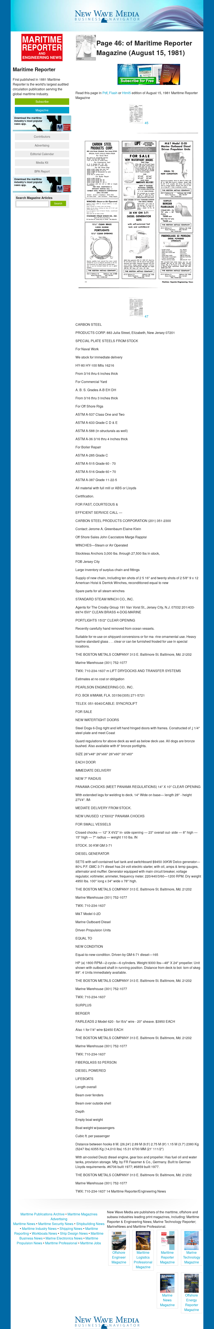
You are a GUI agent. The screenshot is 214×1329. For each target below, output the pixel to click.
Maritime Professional (61, 1243)
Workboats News (44, 1233)
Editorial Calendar (42, 154)
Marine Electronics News (64, 1238)
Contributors (42, 136)
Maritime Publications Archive (42, 1214)
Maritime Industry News (39, 1228)
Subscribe (42, 101)
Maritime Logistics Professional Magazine (143, 1259)
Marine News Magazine (167, 1300)
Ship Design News (74, 1233)
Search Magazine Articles (34, 198)
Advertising (42, 145)
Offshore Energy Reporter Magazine (191, 1302)
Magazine (42, 110)
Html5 (126, 92)
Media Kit (42, 162)
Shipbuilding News (90, 1223)
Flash (113, 92)
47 (146, 316)
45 (146, 122)
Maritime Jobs (90, 1243)
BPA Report (42, 171)
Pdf (104, 92)
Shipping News (71, 1228)
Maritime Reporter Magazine (167, 1257)
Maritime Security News (55, 1223)
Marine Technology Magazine (191, 1257)
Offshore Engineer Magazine (119, 1257)
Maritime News (24, 1223)
